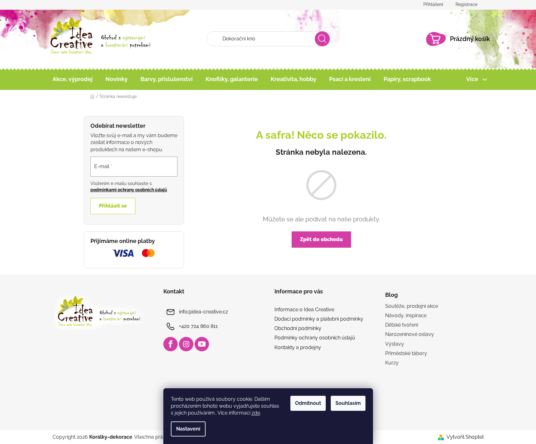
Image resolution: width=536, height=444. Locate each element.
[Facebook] (170, 344)
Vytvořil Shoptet (465, 437)
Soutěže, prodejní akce (411, 306)
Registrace (466, 4)
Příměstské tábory (406, 353)
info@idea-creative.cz (203, 312)
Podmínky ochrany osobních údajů (314, 338)
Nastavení (188, 429)
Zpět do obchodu (321, 239)
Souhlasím (348, 403)
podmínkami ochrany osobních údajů (128, 189)
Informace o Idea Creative (304, 309)
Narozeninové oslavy (409, 334)
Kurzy (392, 363)
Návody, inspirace (405, 315)
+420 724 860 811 (198, 326)
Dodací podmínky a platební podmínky (318, 319)
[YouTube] (202, 344)
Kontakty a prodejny (297, 347)
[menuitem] (72, 79)
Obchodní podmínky (297, 328)
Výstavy (394, 344)
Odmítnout (308, 403)
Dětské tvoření (401, 325)
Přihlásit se (113, 206)
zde (256, 413)
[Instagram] (186, 344)
